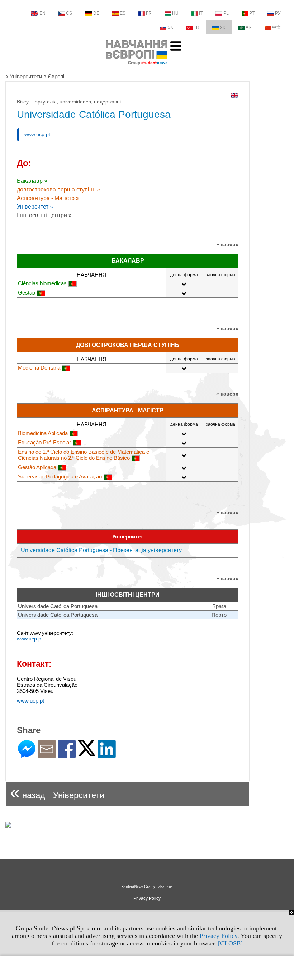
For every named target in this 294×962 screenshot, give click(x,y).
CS (69, 13)
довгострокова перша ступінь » (58, 189)
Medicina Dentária (39, 368)
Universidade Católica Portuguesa (58, 606)
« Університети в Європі (34, 76)
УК (222, 27)
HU (175, 13)
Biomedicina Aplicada (43, 433)
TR (196, 27)
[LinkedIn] (107, 755)
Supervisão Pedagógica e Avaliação (60, 476)
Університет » (35, 207)
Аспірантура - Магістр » (48, 198)
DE (96, 13)
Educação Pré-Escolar (44, 442)
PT (252, 13)
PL (226, 13)
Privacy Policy (218, 935)
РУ (278, 13)
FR (149, 13)
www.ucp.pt (37, 134)
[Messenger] (26, 755)
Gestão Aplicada (37, 467)
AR (249, 27)
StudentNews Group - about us (147, 886)
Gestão (26, 293)
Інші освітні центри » (44, 215)
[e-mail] (47, 755)
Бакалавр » (32, 181)
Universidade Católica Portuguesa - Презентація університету (101, 550)
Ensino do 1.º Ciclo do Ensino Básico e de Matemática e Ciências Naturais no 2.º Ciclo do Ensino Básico (83, 455)
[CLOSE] (230, 943)
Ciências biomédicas (42, 283)
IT (201, 13)
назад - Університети (57, 792)
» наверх (227, 244)
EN (42, 13)
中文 (276, 27)
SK (170, 27)
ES (122, 13)
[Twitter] (87, 753)
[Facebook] (67, 755)
